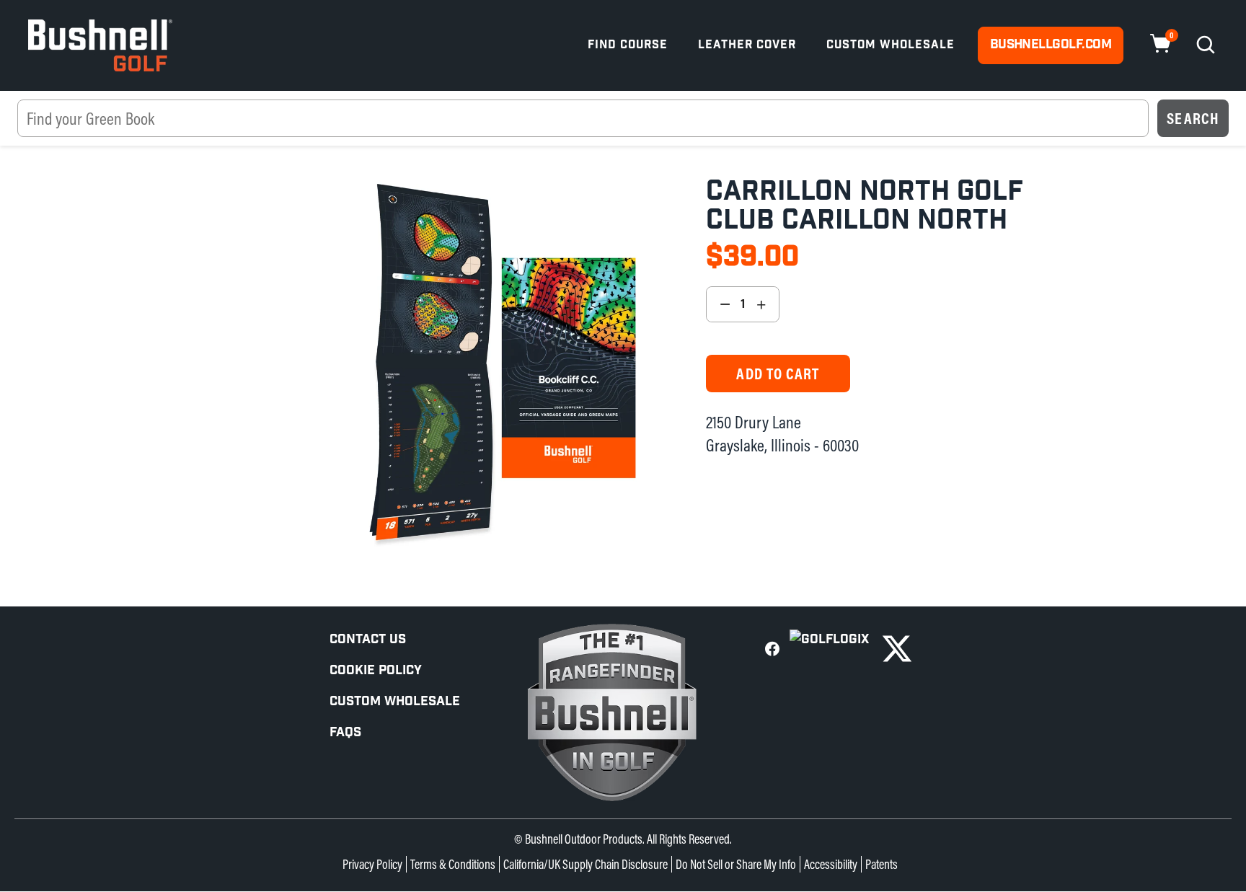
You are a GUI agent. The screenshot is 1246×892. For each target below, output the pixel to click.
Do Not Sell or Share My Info (736, 864)
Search (1193, 118)
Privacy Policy (372, 864)
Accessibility (830, 864)
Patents (881, 864)
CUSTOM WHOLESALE (395, 701)
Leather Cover (747, 45)
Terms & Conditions (452, 864)
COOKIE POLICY (376, 670)
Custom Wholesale (890, 45)
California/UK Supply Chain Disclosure (585, 864)
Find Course (628, 45)
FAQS (345, 732)
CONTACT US (368, 639)
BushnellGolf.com (1050, 44)
